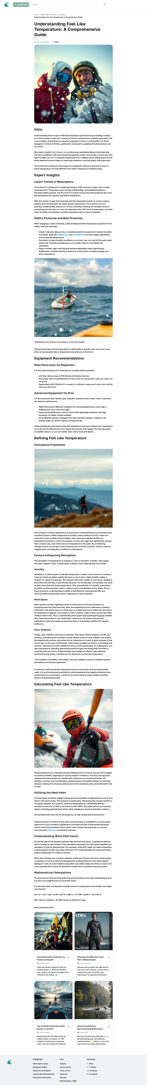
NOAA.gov (51, 830)
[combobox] (67, 4)
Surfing (62, 15)
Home (36, 15)
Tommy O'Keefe (43, 42)
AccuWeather (79, 235)
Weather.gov (63, 235)
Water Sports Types (49, 15)
